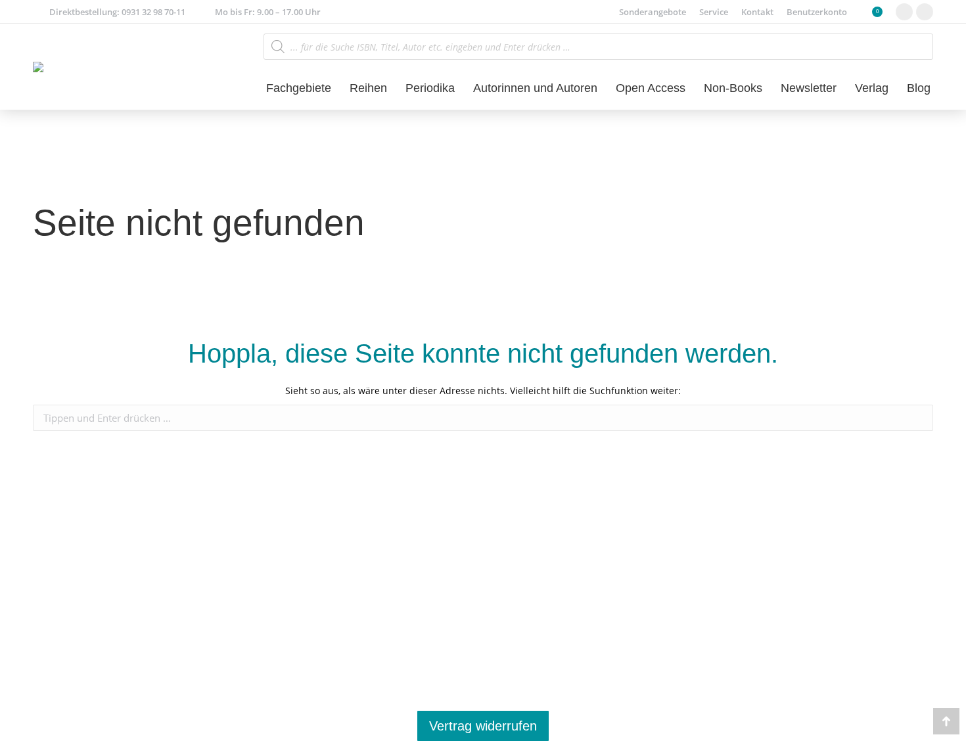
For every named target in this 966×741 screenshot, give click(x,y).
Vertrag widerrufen (483, 726)
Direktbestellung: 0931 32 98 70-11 (117, 12)
